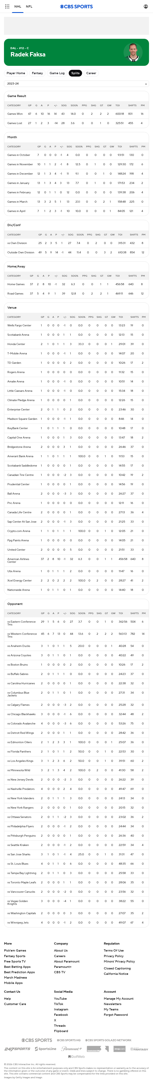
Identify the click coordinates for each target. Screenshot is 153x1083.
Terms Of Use (114, 951)
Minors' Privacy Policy (119, 961)
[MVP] (120, 1047)
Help (7, 999)
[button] (7, 6)
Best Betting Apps (17, 967)
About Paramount (66, 961)
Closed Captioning (117, 968)
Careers (59, 956)
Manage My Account (118, 999)
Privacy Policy (114, 956)
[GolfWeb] (76, 1057)
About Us (61, 951)
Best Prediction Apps (19, 972)
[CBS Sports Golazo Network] (108, 1040)
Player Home (16, 73)
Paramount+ (63, 967)
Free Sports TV (15, 961)
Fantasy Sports (14, 956)
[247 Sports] (17, 1048)
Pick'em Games (15, 951)
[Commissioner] (98, 1047)
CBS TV (59, 972)
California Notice (116, 974)
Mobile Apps (13, 983)
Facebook (61, 1015)
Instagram (61, 1009)
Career (91, 73)
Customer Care (15, 1004)
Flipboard (61, 1031)
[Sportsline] (45, 1048)
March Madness (15, 978)
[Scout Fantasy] (139, 1049)
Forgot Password (116, 1015)
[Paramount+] (71, 1048)
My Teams (111, 1009)
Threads (60, 1026)
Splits (75, 73)
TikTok (58, 1004)
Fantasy (37, 73)
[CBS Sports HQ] (68, 1040)
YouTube (60, 999)
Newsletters (112, 1004)
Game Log (57, 73)
